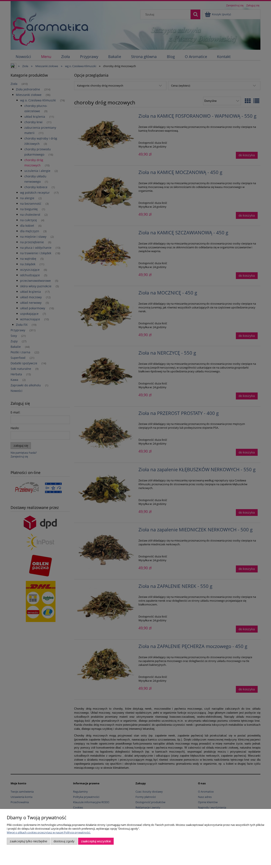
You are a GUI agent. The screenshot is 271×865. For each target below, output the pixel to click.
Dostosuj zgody (64, 841)
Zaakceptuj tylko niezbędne (28, 841)
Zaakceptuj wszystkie (96, 841)
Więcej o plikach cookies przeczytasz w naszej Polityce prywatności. (49, 832)
